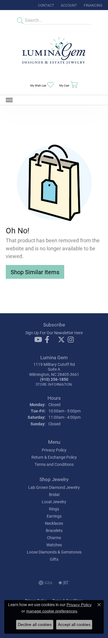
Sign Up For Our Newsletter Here (54, 332)
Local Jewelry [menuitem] (54, 501)
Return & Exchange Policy (54, 457)
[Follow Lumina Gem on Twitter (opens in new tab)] (61, 339)
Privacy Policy (54, 450)
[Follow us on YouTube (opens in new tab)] (38, 339)
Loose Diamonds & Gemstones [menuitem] (54, 552)
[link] (45, 5)
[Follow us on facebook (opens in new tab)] (47, 339)
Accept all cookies (74, 624)
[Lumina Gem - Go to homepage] (54, 52)
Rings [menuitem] (54, 509)
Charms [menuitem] (54, 537)
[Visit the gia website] (45, 583)
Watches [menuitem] (54, 544)
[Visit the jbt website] (63, 583)
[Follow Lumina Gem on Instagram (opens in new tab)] (71, 339)
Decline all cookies (35, 624)
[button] (68, 5)
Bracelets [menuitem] (54, 530)
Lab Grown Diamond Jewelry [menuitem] (54, 487)
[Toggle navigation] (9, 100)
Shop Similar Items (35, 272)
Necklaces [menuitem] (54, 523)
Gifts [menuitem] (54, 559)
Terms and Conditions (54, 464)
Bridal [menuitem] (54, 494)
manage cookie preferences (51, 611)
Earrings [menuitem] (54, 516)
